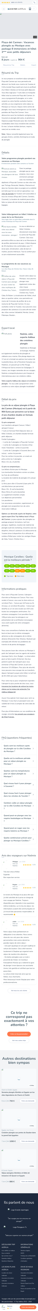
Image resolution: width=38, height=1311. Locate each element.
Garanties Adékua (6, 1258)
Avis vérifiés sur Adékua (8, 1250)
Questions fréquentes (7, 1261)
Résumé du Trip (8, 65)
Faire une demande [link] (28, 1101)
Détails (22, 65)
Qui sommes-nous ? (7, 1256)
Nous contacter (6, 1253)
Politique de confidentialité (28, 1256)
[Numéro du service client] (34, 2)
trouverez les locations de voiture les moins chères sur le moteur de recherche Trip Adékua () (18, 689)
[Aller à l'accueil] (17, 9)
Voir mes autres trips (19, 1040)
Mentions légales (25, 1250)
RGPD (22, 1253)
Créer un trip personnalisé (19, 1034)
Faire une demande (28, 1307)
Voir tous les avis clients (19, 991)
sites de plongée (8, 194)
